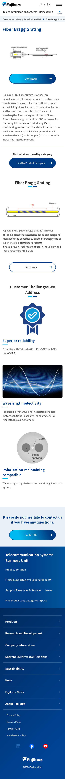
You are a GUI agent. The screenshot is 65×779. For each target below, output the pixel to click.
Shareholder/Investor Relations (26, 657)
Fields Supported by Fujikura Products (28, 579)
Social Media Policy (16, 735)
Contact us (31, 78)
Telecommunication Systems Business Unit (28, 12)
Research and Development (23, 633)
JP (40, 4)
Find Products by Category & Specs (26, 600)
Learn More (30, 267)
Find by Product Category (31, 163)
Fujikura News (14, 692)
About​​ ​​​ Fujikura (15, 704)
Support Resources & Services (23, 590)
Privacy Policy (13, 715)
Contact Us (31, 535)
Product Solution (15, 569)
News (48, 590)
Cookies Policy (14, 721)
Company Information (20, 645)
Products (11, 621)
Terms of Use (13, 728)
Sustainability (14, 668)
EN (48, 4)
